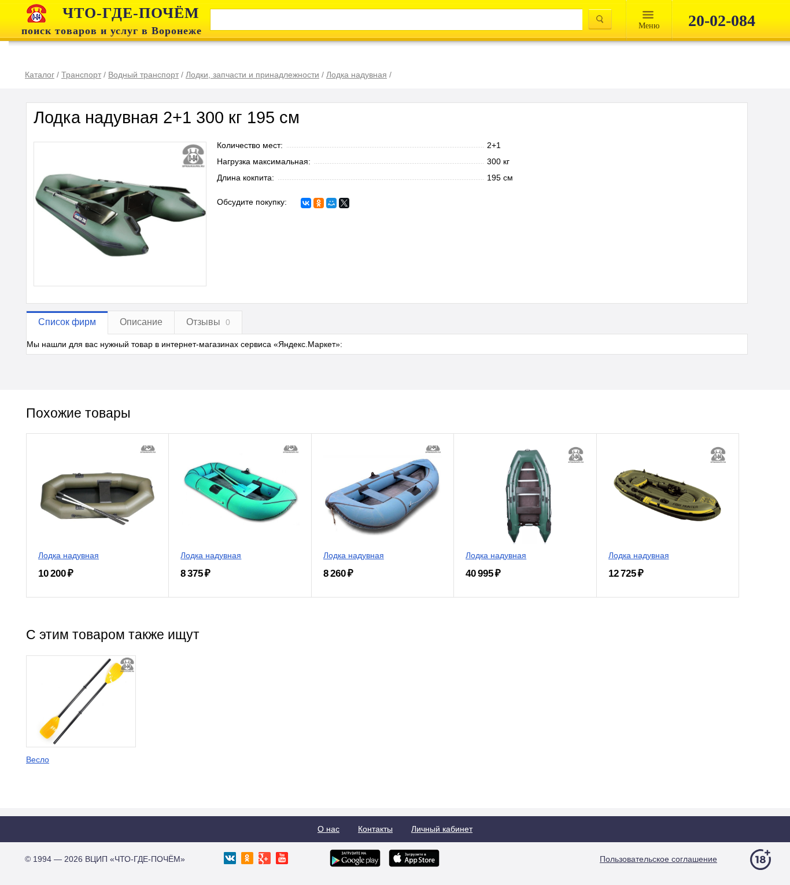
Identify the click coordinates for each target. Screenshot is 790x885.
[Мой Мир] (331, 203)
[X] (344, 203)
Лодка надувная (68, 555)
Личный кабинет (441, 829)
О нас (328, 829)
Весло (37, 759)
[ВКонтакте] (306, 203)
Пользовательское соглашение (658, 859)
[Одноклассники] (318, 203)
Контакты (375, 829)
